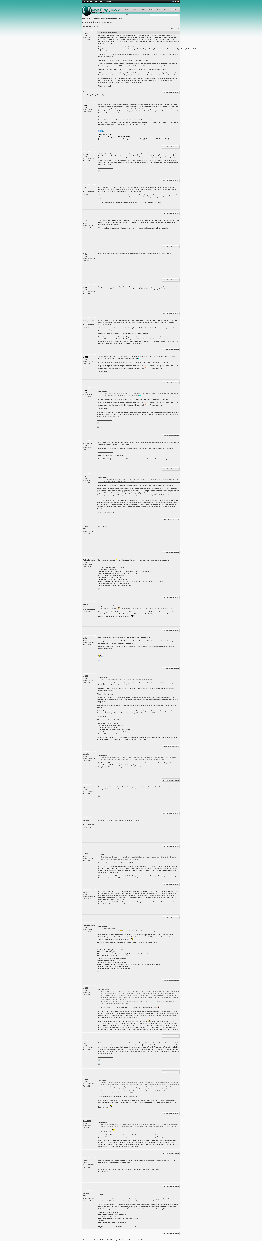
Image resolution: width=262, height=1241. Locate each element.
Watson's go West (104, 569)
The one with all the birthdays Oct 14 (111, 571)
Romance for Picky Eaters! (114, 18)
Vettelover (87, 754)
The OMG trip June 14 (106, 573)
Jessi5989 (87, 1121)
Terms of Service (88, 1)
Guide (158, 9)
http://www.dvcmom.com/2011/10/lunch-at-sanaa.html (117, 1227)
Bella (85, 638)
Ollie (85, 1161)
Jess (85, 390)
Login (84, 26)
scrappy (86, 892)
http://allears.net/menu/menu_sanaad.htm (112, 1214)
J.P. (84, 188)
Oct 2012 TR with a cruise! (107, 581)
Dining (103, 18)
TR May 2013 (102, 579)
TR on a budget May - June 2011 (109, 583)
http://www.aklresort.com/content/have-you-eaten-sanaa (118, 1218)
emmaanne (87, 443)
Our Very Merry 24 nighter (107, 567)
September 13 (103, 577)
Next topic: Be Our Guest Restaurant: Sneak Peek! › (129, 1240)
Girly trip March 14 (104, 575)
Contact (173, 9)
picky (116, 95)
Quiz (165, 9)
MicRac (86, 154)
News (151, 9)
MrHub (85, 254)
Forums (89, 18)
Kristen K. (87, 221)
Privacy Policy (99, 1)
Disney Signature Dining (105, 95)
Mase (85, 105)
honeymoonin (88, 321)
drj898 (85, 33)
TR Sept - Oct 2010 (104, 585)
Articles (143, 9)
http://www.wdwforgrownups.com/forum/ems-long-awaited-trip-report (148, 459)
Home (126, 9)
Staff (126, 14)
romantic (121, 95)
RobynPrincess (89, 560)
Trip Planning (96, 18)
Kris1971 (86, 787)
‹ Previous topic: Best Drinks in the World (96, 1240)
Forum (134, 9)
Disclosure (109, 1)
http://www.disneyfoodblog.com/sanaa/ (112, 1222)
